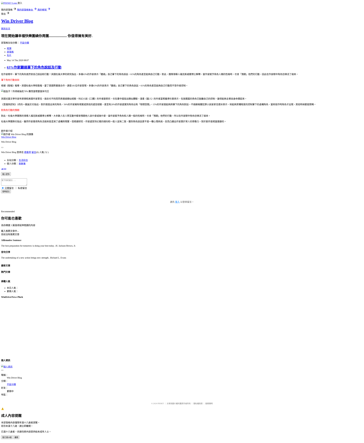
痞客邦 (27, 152)
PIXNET (161, 403)
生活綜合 (23, 160)
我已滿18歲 (7, 437)
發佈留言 (6, 191)
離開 (16, 437)
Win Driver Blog (17, 20)
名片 (9, 55)
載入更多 (6, 174)
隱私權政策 (198, 403)
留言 (34, 152)
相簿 (9, 48)
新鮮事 (22, 163)
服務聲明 (209, 403)
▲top (3, 168)
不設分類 (24, 43)
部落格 (10, 52)
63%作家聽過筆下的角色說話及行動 (34, 67)
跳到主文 (5, 28)
